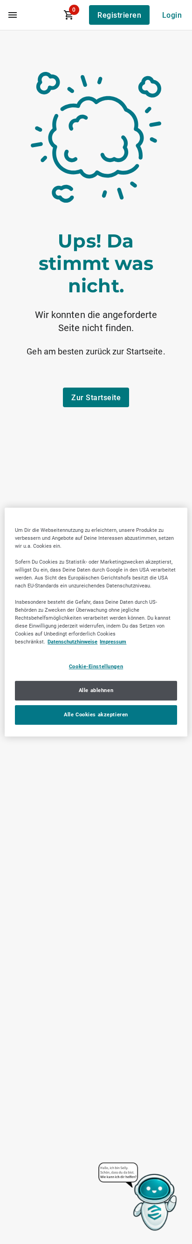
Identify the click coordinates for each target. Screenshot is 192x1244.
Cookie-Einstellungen (96, 666)
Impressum (113, 641)
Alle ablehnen (96, 690)
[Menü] (12, 15)
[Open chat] (138, 1197)
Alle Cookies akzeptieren (96, 714)
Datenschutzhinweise (72, 641)
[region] (96, 622)
